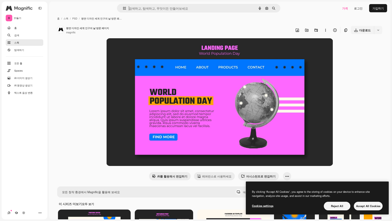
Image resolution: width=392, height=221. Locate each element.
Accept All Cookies (368, 206)
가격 (345, 8)
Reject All (337, 206)
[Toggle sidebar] (40, 8)
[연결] (9, 213)
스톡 (65, 18)
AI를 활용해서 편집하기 (172, 176)
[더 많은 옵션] (325, 30)
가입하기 (378, 8)
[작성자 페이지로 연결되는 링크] (61, 30)
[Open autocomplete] (122, 8)
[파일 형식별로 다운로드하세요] (378, 30)
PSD (74, 18)
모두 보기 (88, 204)
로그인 (358, 8)
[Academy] (16, 213)
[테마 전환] (23, 213)
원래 (130, 46)
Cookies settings (262, 206)
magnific (71, 32)
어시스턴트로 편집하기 (261, 176)
